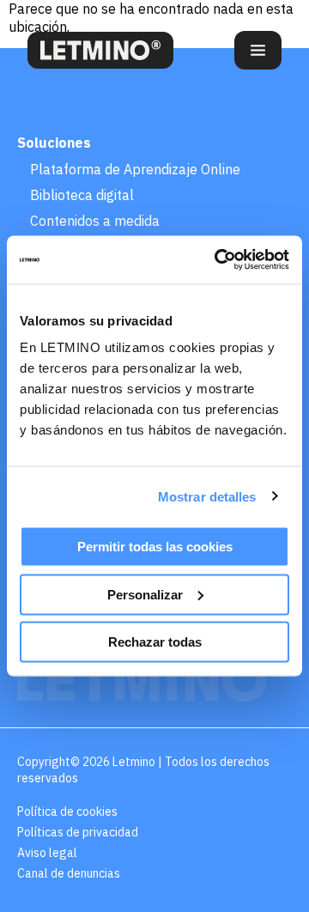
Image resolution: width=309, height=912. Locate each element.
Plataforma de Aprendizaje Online (135, 169)
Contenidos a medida (95, 220)
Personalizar (145, 594)
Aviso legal (47, 852)
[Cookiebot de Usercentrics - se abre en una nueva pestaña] (218, 260)
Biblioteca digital (82, 195)
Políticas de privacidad (77, 832)
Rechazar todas (155, 642)
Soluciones (54, 142)
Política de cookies (67, 811)
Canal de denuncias (68, 873)
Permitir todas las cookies (155, 546)
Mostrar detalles (207, 496)
